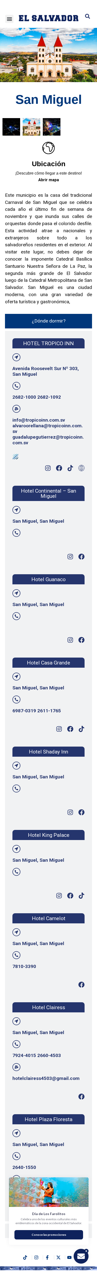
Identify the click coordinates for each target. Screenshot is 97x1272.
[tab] (48, 321)
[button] (9, 19)
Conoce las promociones (49, 1234)
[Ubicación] (48, 148)
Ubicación (48, 164)
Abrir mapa (48, 180)
